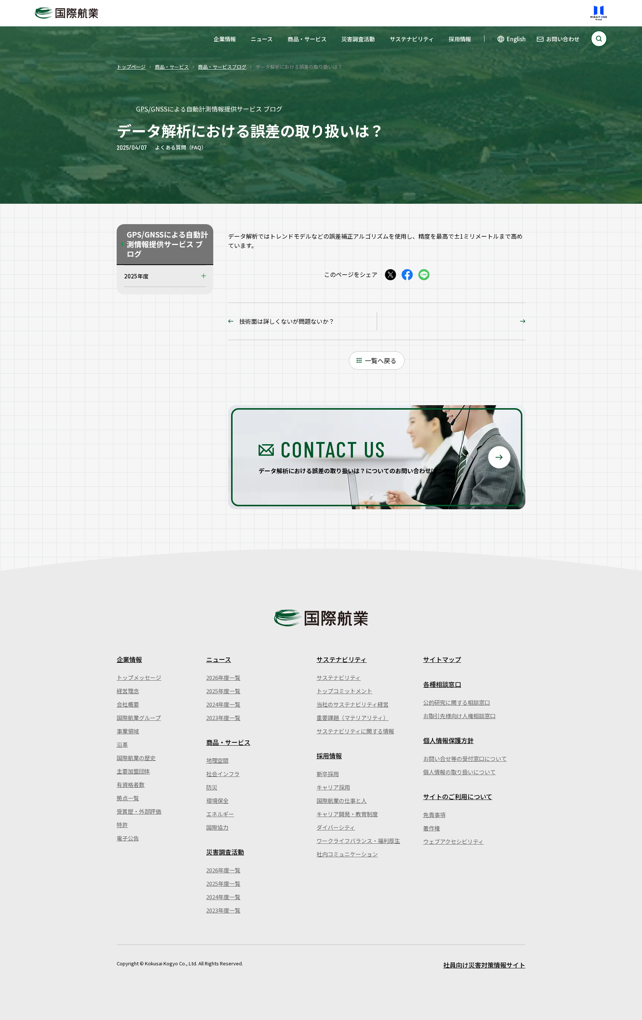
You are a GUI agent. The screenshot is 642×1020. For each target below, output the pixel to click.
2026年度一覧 (223, 677)
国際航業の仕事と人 (342, 800)
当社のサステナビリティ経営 (353, 704)
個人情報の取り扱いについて (459, 772)
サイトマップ (442, 659)
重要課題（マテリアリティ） (353, 718)
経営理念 (128, 691)
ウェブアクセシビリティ (453, 841)
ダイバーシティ (336, 827)
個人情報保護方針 (448, 740)
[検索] (599, 38)
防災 (211, 787)
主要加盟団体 (133, 771)
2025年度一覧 (223, 691)
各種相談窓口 (442, 684)
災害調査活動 (358, 39)
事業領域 (128, 731)
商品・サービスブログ (222, 66)
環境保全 (217, 800)
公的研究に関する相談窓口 (456, 702)
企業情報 (225, 39)
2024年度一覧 (223, 704)
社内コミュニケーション (347, 854)
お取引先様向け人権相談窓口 (459, 716)
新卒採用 (328, 774)
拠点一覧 (128, 798)
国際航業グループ (139, 718)
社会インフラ (223, 774)
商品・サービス (307, 39)
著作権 (431, 828)
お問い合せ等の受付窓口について (465, 758)
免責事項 (434, 815)
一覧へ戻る (380, 360)
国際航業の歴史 (136, 758)
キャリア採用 (333, 787)
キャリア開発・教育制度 (347, 814)
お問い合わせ (563, 39)
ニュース (262, 39)
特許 (122, 825)
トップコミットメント (344, 691)
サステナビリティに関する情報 (355, 731)
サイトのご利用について (457, 796)
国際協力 (217, 827)
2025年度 (136, 276)
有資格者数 (131, 784)
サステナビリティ (412, 39)
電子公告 (128, 838)
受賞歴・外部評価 (139, 811)
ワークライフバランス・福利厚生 (358, 841)
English (516, 39)
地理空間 (217, 760)
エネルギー (220, 814)
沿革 (122, 744)
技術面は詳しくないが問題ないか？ (286, 321)
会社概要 (128, 704)
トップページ (131, 66)
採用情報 (460, 39)
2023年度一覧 (223, 718)
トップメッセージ (139, 677)
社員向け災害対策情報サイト (484, 964)
